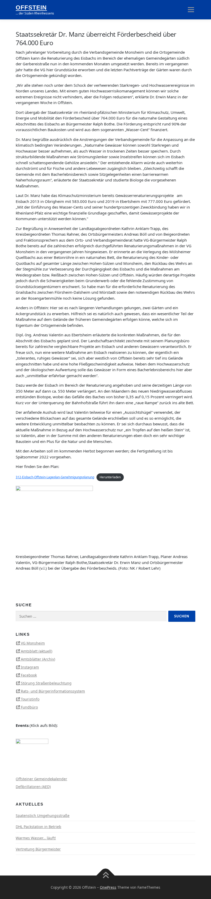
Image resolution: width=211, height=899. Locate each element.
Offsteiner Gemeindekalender (41, 778)
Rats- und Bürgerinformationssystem (53, 691)
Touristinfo (30, 699)
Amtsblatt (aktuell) (36, 651)
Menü (190, 9)
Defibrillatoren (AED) (33, 786)
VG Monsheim (33, 643)
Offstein (31, 7)
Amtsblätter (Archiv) (38, 659)
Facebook (29, 675)
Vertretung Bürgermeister (38, 849)
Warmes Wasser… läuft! (36, 838)
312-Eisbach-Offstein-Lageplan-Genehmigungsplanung (55, 477)
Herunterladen (110, 477)
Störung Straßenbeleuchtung (46, 683)
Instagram (30, 667)
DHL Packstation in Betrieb (38, 826)
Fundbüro (29, 707)
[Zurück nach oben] (105, 875)
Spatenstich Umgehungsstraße (42, 815)
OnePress (108, 887)
